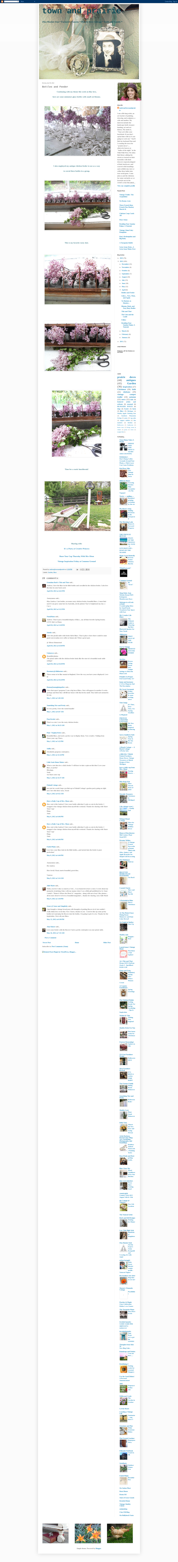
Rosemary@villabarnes (55, 671)
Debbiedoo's (123, 457)
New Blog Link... (125, 1348)
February (125, 334)
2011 (122, 341)
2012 (122, 261)
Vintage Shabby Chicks (125, 1505)
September (126, 274)
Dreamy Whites (124, 840)
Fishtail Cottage (52, 785)
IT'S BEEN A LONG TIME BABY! (131, 1076)
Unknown (50, 653)
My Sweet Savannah (126, 689)
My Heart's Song (125, 509)
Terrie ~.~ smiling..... (126, 496)
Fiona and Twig (125, 970)
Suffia (49, 749)
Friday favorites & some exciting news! (131, 695)
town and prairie (81, 11)
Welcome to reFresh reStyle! (126, 603)
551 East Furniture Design (126, 1055)
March (124, 331)
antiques (131, 380)
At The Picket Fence (126, 913)
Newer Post (47, 942)
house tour (120, 427)
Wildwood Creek (125, 1396)
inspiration (127, 387)
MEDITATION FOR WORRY (131, 651)
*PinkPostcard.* (125, 568)
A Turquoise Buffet (126, 243)
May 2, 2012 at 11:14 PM (55, 755)
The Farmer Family (126, 1083)
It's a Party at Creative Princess (76, 549)
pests (125, 418)
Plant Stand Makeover (131, 1114)
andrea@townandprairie (127, 109)
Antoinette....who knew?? (131, 1417)
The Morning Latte (126, 522)
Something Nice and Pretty (56, 705)
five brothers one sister (127, 1276)
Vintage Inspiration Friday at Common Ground (77, 561)
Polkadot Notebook (126, 1451)
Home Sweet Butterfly (127, 556)
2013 (122, 258)
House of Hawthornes (127, 833)
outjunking (123, 1509)
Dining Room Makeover (131, 1087)
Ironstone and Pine (126, 1426)
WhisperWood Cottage (124, 819)
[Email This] (81, 569)
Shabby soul (123, 935)
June (124, 283)
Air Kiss (122, 659)
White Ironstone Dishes (131, 1430)
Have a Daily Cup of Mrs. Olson (58, 801)
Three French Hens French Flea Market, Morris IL (126, 207)
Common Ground (125, 580)
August (124, 277)
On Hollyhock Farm (126, 1515)
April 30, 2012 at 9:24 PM (56, 680)
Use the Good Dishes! (126, 1376)
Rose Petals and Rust (126, 1156)
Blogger (98, 1548)
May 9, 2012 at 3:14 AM (55, 878)
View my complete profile (126, 186)
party (125, 429)
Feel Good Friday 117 (126, 679)
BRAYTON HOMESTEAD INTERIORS (124, 873)
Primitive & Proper (126, 677)
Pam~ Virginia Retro (54, 733)
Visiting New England (131, 1019)
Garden (50, 572)
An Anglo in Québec (126, 922)
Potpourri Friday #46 (131, 1388)
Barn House (123, 1491)
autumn (132, 397)
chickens (126, 392)
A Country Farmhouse (123, 986)
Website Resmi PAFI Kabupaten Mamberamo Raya (126, 597)
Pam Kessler (51, 719)
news (123, 399)
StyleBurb (123, 1463)
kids (131, 399)
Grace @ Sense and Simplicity (57, 906)
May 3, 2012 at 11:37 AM (55, 778)
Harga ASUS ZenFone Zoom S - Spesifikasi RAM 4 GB (126, 965)
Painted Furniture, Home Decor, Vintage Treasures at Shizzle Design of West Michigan (126, 760)
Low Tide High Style (126, 1230)
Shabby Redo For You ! (127, 1028)
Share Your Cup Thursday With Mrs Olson (76, 556)
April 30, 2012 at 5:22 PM (56, 609)
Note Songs (123, 703)
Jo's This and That (126, 961)
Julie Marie (51, 886)
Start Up (131, 924)
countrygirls (123, 1193)
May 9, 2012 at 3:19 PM (55, 899)
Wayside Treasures (126, 794)
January (125, 337)
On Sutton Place (125, 1488)
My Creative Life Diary (125, 616)
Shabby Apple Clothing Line (126, 413)
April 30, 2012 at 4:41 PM (56, 591)
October (125, 270)
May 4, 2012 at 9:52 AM (55, 794)
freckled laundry (125, 1322)
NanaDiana (51, 616)
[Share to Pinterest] (89, 569)
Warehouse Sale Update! (131, 953)
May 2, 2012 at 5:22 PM (55, 741)
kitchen (130, 423)
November (125, 267)
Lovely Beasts (124, 1409)
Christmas (121, 389)
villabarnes (123, 634)
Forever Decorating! (126, 1042)
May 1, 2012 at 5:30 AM (55, 698)
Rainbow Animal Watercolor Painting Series (131, 1149)
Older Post (107, 942)
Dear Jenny (123, 220)
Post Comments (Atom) (60, 946)
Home (77, 942)
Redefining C (124, 1364)
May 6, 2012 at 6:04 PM (55, 816)
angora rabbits (125, 420)
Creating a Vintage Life (126, 1412)
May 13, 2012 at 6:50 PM (55, 919)
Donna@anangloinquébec (56, 687)
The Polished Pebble (126, 1000)
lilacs (55, 572)
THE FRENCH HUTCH (125, 535)
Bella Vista (123, 1123)
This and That (126, 311)
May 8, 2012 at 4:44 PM (55, 855)
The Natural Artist (125, 1215)
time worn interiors (126, 1181)
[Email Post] (77, 569)
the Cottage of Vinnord (124, 1201)
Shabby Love (124, 1110)
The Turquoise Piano (126, 1309)
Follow (123, 320)
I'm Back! (131, 877)
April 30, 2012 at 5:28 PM (56, 625)
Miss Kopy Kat (124, 781)
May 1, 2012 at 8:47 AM (55, 712)
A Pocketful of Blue (126, 900)
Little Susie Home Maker (55, 762)
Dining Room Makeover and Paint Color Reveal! (126, 917)
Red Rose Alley (124, 468)
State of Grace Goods (126, 1498)
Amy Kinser (51, 927)
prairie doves (126, 377)
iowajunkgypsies (125, 1331)
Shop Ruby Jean (125, 593)
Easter (126, 409)
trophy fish (120, 432)
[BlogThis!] (83, 569)
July (123, 280)
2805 (121, 1384)
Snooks (49, 632)
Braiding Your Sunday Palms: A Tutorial (128, 325)
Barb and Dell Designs (127, 1218)
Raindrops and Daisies (127, 1351)
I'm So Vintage (124, 647)
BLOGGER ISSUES (125, 406)
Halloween (120, 425)
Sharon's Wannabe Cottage (126, 1289)
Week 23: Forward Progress (131, 526)
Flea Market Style (125, 1243)
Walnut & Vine (124, 1015)
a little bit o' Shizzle (126, 754)
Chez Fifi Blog (124, 1512)
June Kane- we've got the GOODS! (131, 1337)
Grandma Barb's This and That (58, 582)
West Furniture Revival (124, 1069)
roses (132, 429)
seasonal (130, 404)
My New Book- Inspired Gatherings (131, 727)
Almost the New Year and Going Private (131, 1129)
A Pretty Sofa (124, 751)
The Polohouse (124, 860)
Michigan (130, 411)
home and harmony (126, 682)
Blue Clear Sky (124, 1168)
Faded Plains (51, 847)
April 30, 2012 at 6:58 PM (56, 646)
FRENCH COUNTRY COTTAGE (123, 719)
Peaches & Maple (125, 1302)
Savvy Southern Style (126, 735)
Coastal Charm (124, 888)
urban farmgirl (124, 1260)
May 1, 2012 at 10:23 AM (55, 725)
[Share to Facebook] (87, 569)
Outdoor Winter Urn (131, 1467)
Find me (131, 862)
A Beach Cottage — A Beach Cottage (127, 748)
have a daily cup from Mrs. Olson (127, 768)
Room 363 (123, 1494)
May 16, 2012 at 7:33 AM (55, 933)
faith (134, 389)
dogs (119, 409)
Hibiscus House (124, 481)
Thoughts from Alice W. (126, 1345)
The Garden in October (131, 1400)
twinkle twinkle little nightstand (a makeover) (126, 1326)
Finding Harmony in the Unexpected (131, 515)
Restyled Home (124, 1501)
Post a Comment (50, 938)
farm (134, 409)
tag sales (133, 418)
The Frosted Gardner (127, 1438)
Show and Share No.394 (131, 892)
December (125, 264)
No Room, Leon (125, 201)
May (123, 286)
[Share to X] (85, 569)
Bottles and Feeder (128, 293)
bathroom (130, 425)
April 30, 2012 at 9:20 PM (56, 664)
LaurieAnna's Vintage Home (127, 948)
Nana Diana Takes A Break (126, 440)
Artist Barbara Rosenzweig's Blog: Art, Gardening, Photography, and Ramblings (126, 1139)
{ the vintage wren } (126, 806)
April (124, 290)
